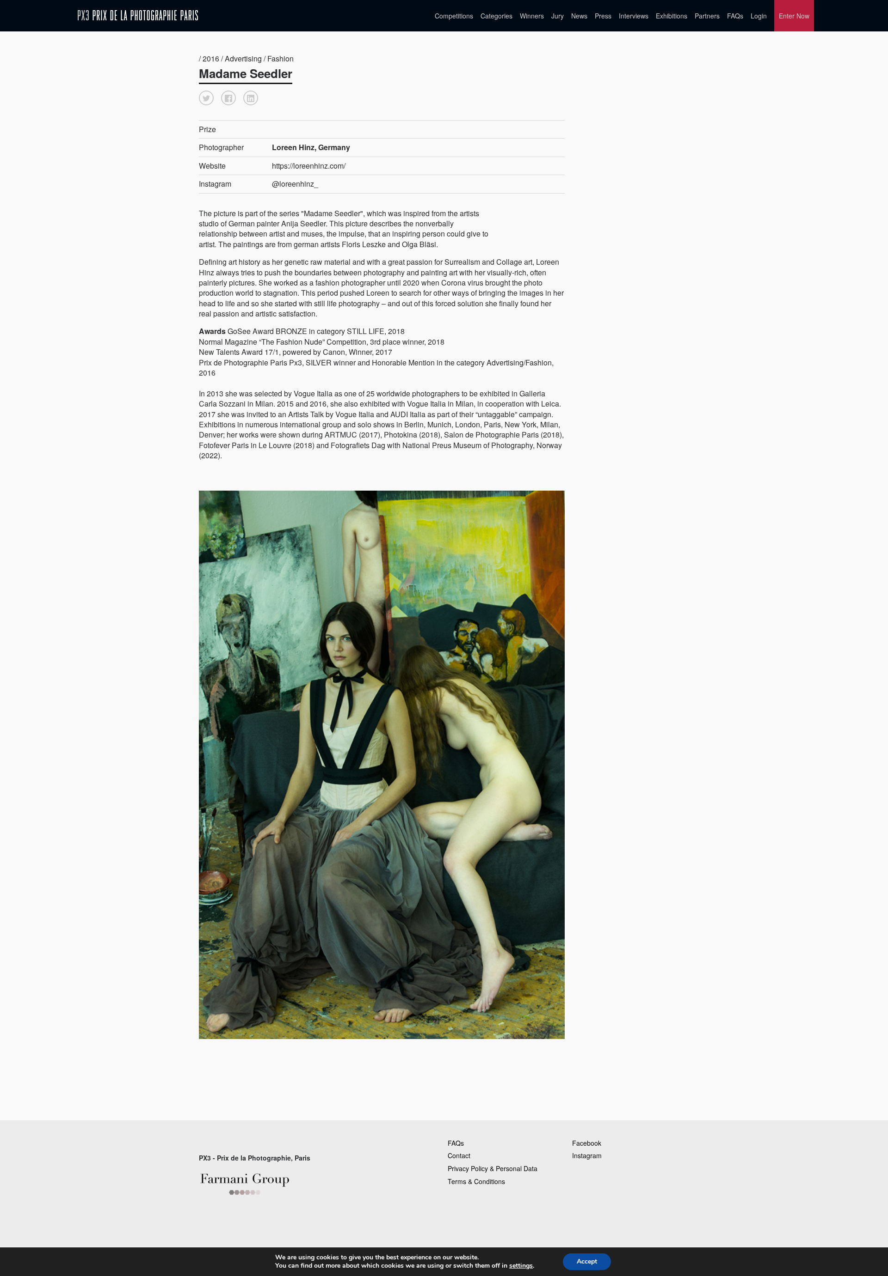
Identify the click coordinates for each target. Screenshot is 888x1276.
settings (521, 1266)
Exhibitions (671, 15)
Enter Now (794, 15)
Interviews (633, 15)
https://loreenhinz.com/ (308, 165)
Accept (587, 1261)
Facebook (586, 1143)
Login (759, 15)
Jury (557, 15)
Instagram (587, 1155)
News (579, 15)
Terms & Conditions (476, 1181)
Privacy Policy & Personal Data (492, 1168)
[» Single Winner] (138, 15)
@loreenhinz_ (295, 183)
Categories (496, 15)
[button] (206, 98)
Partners (707, 15)
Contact (459, 1155)
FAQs (735, 15)
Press (603, 15)
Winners (532, 15)
